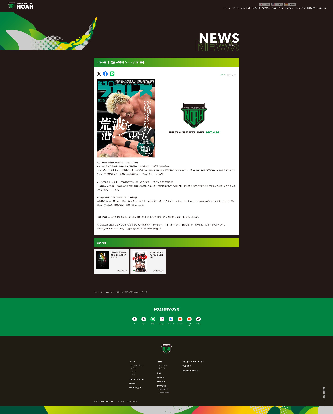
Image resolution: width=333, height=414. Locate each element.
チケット (133, 371)
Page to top (324, 392)
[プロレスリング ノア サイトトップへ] (20, 5)
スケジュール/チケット (136, 379)
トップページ (98, 292)
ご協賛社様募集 (164, 392)
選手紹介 (160, 362)
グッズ (133, 374)
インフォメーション (137, 365)
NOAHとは (161, 377)
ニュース (109, 292)
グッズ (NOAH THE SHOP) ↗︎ (193, 362)
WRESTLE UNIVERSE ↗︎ (191, 370)
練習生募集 (161, 381)
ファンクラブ (186, 366)
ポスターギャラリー (135, 388)
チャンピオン (163, 365)
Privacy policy (132, 401)
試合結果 (132, 383)
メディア (133, 368)
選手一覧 (162, 368)
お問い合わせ (161, 386)
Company (120, 401)
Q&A (159, 373)
